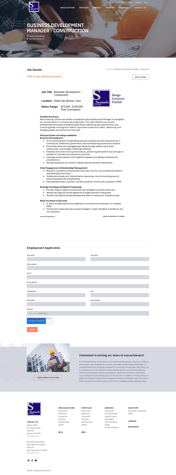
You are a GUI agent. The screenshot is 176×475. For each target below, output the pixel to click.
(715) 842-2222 (33, 436)
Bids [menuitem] (130, 2)
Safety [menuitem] (130, 414)
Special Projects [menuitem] (111, 416)
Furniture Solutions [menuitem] (112, 427)
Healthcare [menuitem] (62, 414)
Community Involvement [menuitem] (137, 411)
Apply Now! (141, 77)
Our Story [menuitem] (109, 8)
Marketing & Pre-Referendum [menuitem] (111, 420)
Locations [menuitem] (121, 2)
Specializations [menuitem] (67, 8)
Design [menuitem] (107, 425)
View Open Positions (48, 378)
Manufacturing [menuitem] (63, 422)
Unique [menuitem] (60, 425)
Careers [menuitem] (138, 2)
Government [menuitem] (62, 411)
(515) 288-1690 (33, 453)
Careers (110, 69)
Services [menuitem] (97, 8)
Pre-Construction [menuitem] (111, 414)
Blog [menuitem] (146, 2)
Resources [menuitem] (123, 8)
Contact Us (140, 8)
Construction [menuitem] (109, 411)
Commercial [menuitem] (62, 416)
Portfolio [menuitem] (84, 8)
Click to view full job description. (44, 76)
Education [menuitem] (62, 419)
